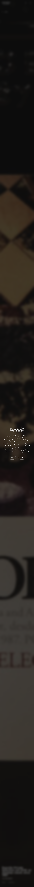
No (22, 457)
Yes (12, 457)
